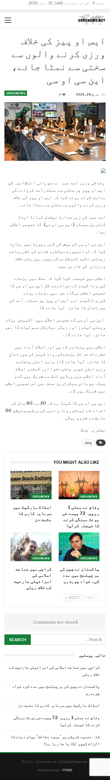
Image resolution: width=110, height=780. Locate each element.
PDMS (67, 770)
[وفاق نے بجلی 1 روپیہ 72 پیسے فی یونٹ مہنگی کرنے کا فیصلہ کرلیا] (79, 485)
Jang (88, 443)
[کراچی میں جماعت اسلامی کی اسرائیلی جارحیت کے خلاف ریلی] (31, 546)
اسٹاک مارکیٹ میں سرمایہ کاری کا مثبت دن (59, 705)
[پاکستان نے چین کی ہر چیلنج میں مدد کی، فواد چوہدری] (79, 546)
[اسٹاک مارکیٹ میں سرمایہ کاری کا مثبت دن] (31, 485)
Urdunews (15, 93)
